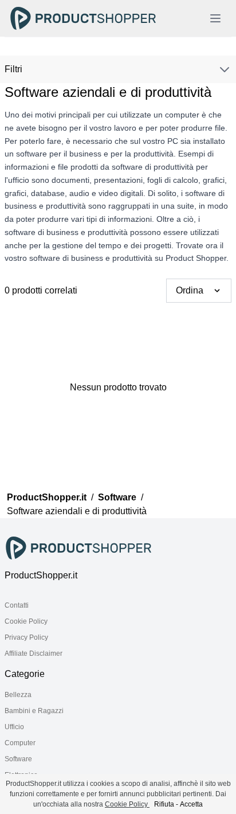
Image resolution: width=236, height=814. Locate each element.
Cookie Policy (26, 621)
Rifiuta (164, 804)
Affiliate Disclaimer (33, 653)
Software (117, 497)
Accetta (191, 804)
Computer (20, 743)
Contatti (17, 605)
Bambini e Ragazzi (34, 711)
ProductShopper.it (46, 497)
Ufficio (14, 727)
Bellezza (18, 695)
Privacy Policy (26, 637)
